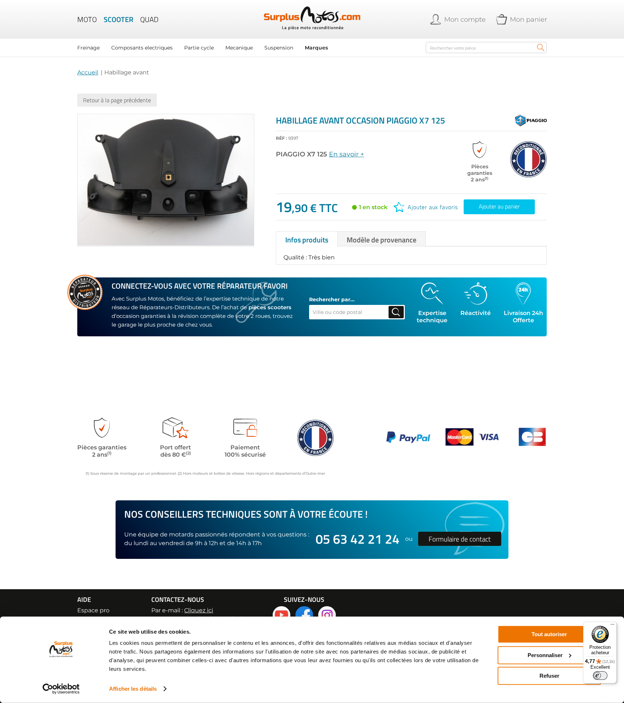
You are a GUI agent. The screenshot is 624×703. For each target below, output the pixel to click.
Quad (149, 19)
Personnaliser (545, 655)
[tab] (307, 238)
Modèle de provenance (381, 239)
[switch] (600, 675)
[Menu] (612, 626)
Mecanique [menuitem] (239, 47)
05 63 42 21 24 (357, 539)
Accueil (87, 72)
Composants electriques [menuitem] (142, 47)
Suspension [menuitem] (278, 47)
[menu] (247, 48)
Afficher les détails (133, 689)
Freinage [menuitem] (88, 47)
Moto (87, 19)
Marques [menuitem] (316, 47)
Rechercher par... (332, 299)
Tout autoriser (549, 634)
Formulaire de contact (460, 539)
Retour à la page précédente (117, 100)
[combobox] (486, 47)
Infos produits (306, 239)
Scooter (118, 19)
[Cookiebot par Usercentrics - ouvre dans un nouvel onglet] (61, 688)
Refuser (549, 676)
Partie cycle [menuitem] (199, 47)
